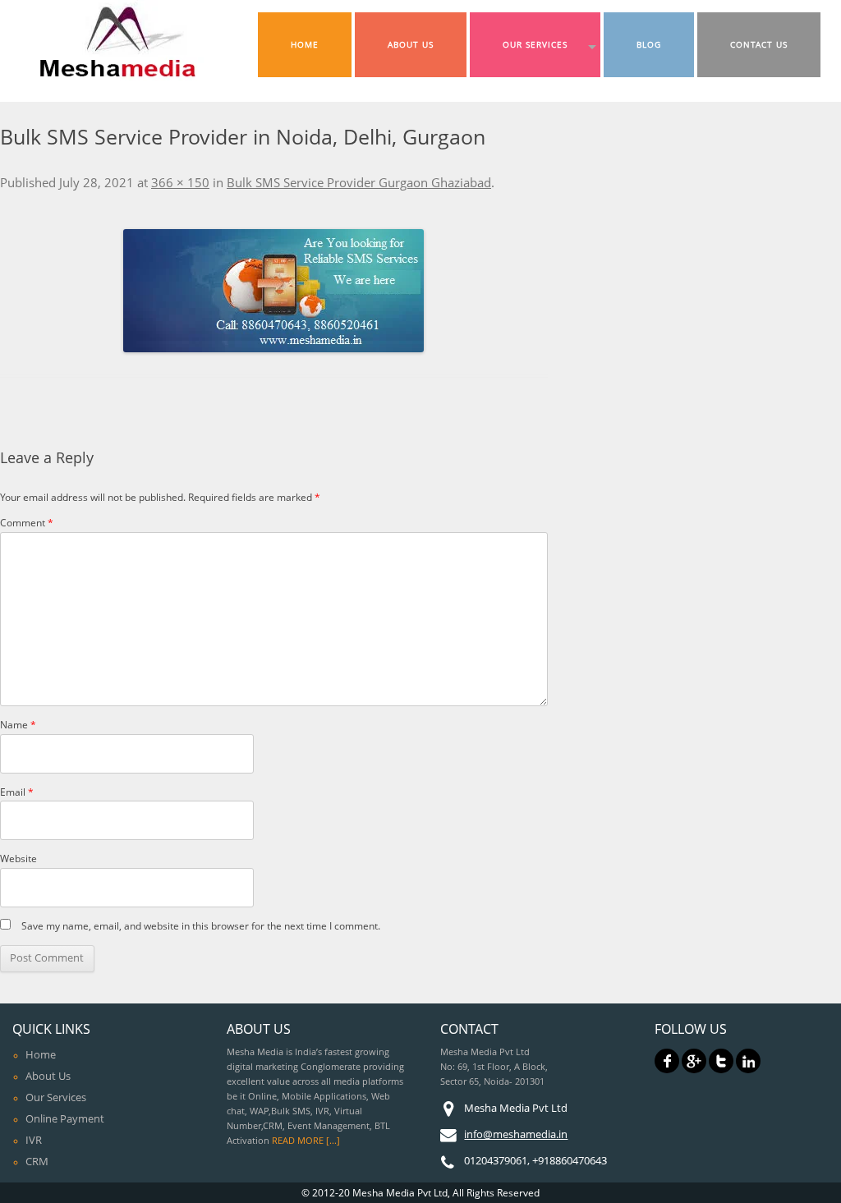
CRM (36, 1161)
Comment (26, 523)
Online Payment (64, 1118)
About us (48, 1075)
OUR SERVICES (535, 44)
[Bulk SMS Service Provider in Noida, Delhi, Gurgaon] (274, 290)
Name (18, 725)
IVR (33, 1139)
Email (17, 792)
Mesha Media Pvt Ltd (516, 1107)
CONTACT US (759, 44)
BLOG (648, 44)
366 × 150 (180, 182)
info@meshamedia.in (516, 1134)
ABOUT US (411, 44)
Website (18, 859)
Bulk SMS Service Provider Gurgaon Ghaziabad (359, 182)
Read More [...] (306, 1140)
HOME (305, 44)
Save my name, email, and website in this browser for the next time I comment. (200, 926)
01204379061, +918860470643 (535, 1160)
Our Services (55, 1097)
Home (40, 1054)
